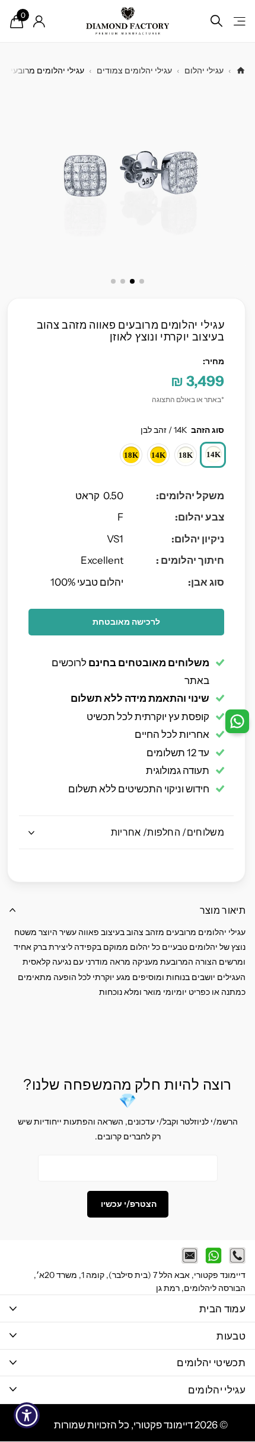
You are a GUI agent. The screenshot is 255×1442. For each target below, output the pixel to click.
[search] (216, 21)
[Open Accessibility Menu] (27, 1415)
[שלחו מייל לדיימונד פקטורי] (189, 1255)
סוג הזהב (182, 430)
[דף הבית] (241, 70)
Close (127, 1308)
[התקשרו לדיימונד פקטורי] (237, 1255)
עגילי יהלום (204, 70)
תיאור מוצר (223, 910)
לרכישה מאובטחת (126, 621)
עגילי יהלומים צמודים (134, 70)
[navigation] (141, 281)
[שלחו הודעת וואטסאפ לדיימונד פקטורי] (213, 1255)
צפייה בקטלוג (239, 21)
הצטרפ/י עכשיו (128, 1204)
